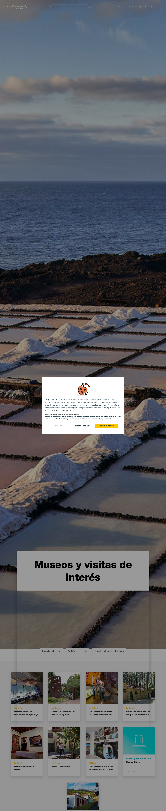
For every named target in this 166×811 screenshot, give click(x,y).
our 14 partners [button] (71, 400)
